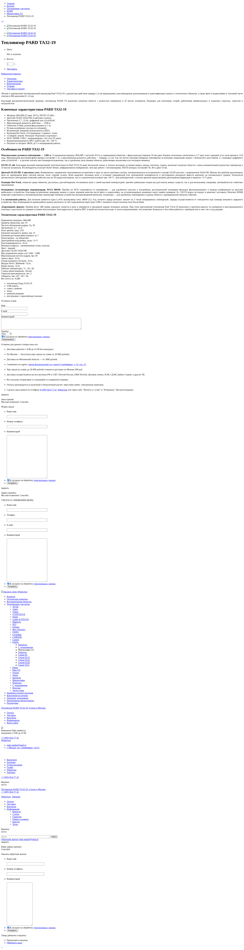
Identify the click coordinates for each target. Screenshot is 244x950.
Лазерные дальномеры (17, 698)
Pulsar (15, 667)
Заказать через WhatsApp (15, 592)
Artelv (15, 609)
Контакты (11, 718)
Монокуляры (18, 680)
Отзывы (11, 86)
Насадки (16, 688)
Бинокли (11, 596)
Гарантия (16, 817)
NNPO (15, 632)
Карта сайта (12, 723)
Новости (16, 811)
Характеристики (15, 81)
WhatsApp (62, 390)
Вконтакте (12, 760)
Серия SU (23, 655)
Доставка (11, 715)
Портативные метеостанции (20, 700)
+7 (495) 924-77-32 (10, 738)
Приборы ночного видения (20, 693)
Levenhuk (16, 634)
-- (2, 21)
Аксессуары (18, 690)
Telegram (11, 772)
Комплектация (14, 83)
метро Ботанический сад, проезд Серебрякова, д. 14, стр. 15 (57, 364)
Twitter (10, 767)
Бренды (16, 822)
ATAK (15, 607)
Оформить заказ (14, 943)
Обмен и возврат (20, 819)
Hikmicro (16, 622)
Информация (13, 720)
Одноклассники (14, 765)
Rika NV (16, 670)
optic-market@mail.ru (16, 745)
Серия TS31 (24, 665)
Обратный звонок (9, 839)
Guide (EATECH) (20, 619)
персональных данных (39, 336)
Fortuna (15, 627)
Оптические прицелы (17, 599)
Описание (12, 78)
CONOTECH (18, 614)
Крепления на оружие (17, 695)
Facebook (11, 762)
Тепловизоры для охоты (18, 604)
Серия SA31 (24, 657)
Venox (15, 675)
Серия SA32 (24, 660)
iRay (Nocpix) (18, 629)
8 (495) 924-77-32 (48, 390)
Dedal (15, 617)
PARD (15, 642)
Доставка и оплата (16, 89)
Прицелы (22, 645)
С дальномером (25, 647)
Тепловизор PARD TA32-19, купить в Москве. (23, 708)
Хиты (15, 824)
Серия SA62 (24, 662)
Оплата (10, 713)
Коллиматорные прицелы (19, 601)
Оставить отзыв (8, 301)
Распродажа (12, 703)
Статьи (15, 814)
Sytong (15, 672)
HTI (14, 624)
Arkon (15, 612)
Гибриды (22, 652)
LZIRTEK (17, 637)
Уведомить (12, 69)
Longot (15, 640)
